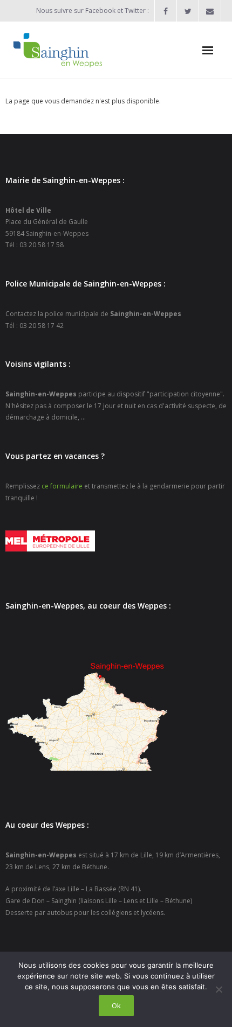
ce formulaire (62, 486)
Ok (116, 1005)
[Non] (218, 989)
